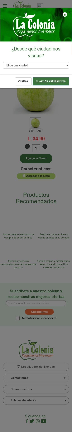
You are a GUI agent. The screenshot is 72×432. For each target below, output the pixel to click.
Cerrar (23, 81)
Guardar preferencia (51, 81)
